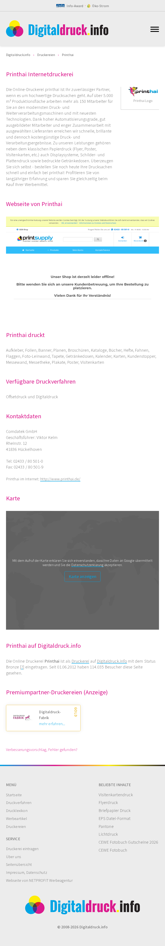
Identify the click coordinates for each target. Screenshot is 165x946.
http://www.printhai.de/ (60, 479)
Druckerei (80, 661)
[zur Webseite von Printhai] (82, 268)
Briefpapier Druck (115, 810)
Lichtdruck (108, 834)
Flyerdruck (108, 802)
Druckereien (16, 826)
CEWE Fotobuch (113, 850)
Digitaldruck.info (112, 661)
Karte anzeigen (82, 576)
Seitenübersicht (19, 864)
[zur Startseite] (77, 28)
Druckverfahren (19, 802)
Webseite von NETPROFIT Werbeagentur (39, 880)
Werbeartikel (16, 818)
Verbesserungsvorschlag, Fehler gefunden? (42, 749)
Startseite (14, 795)
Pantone (106, 826)
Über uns (13, 856)
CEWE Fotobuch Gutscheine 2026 (128, 842)
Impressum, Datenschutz (26, 872)
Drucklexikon (17, 810)
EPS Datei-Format (115, 818)
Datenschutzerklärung (87, 565)
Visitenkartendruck (116, 795)
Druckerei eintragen (22, 848)
